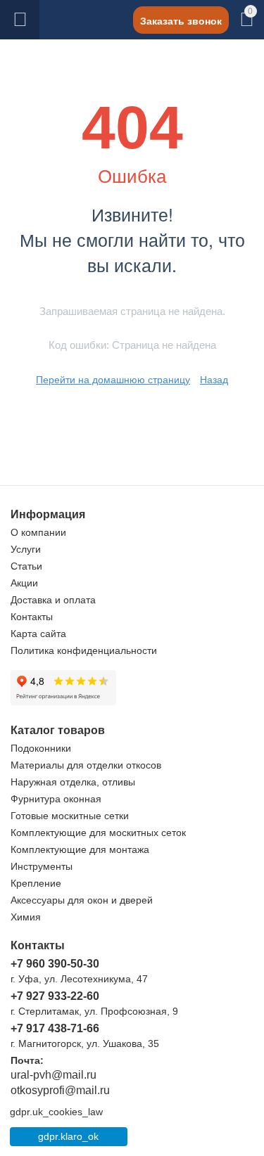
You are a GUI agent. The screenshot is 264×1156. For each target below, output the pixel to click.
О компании (38, 532)
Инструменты (42, 866)
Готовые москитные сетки (70, 815)
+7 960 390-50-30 (55, 964)
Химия (26, 917)
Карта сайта (38, 633)
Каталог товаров (20, 20)
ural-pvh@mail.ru (53, 1075)
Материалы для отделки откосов (86, 765)
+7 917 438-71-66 (55, 1028)
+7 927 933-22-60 (55, 996)
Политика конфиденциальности (84, 650)
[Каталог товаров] (19, 19)
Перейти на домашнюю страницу (113, 379)
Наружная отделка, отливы (73, 782)
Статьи (26, 566)
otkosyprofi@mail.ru (60, 1090)
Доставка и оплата (53, 599)
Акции (24, 583)
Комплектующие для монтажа (80, 849)
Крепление (36, 883)
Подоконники (41, 748)
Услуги (26, 549)
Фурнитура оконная (56, 798)
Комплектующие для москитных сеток (98, 832)
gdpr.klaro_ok (68, 1136)
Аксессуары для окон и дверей (82, 900)
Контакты (32, 616)
